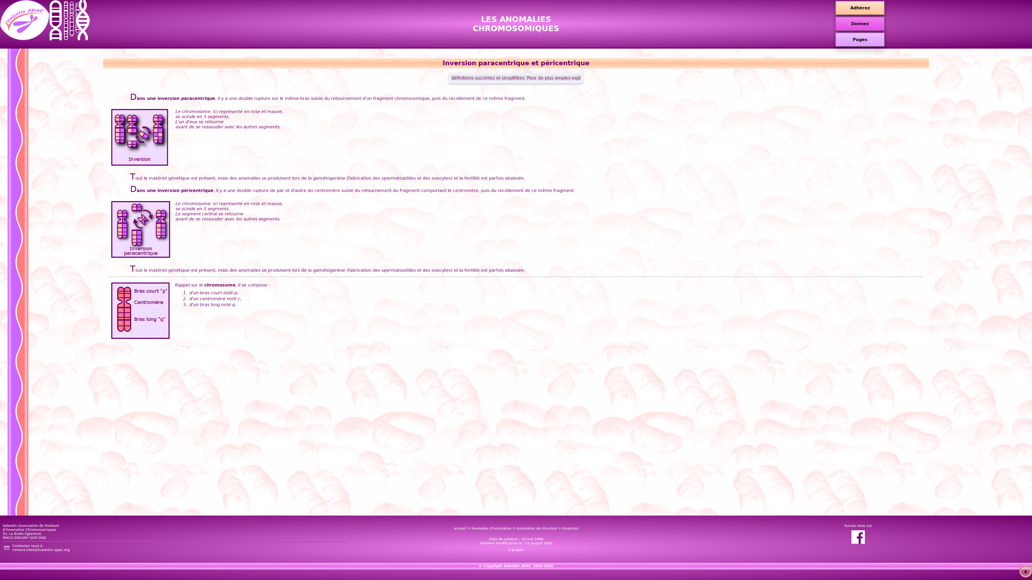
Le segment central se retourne (209, 213)
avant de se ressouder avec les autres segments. (228, 126)
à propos (516, 550)
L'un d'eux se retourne (199, 121)
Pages (860, 39)
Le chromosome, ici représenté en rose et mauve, (229, 111)
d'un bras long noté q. (212, 304)
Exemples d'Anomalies (491, 528)
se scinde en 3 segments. (202, 116)
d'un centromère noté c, (215, 298)
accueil (460, 528)
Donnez (860, 23)
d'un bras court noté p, (213, 292)
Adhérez (860, 7)
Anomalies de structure (537, 528)
